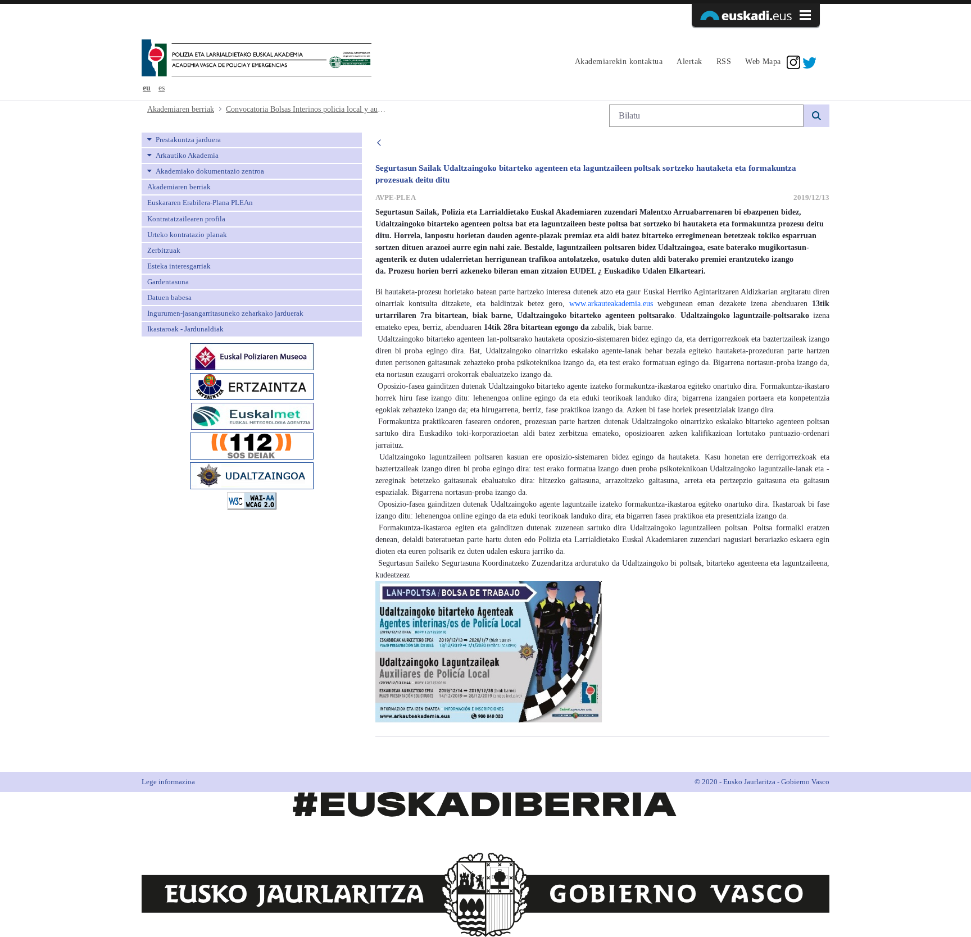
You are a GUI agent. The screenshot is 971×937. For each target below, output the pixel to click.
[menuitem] (617, 62)
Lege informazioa (168, 781)
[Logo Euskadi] (756, 15)
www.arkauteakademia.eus (611, 303)
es (161, 88)
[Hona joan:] (256, 59)
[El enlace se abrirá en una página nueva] (252, 356)
